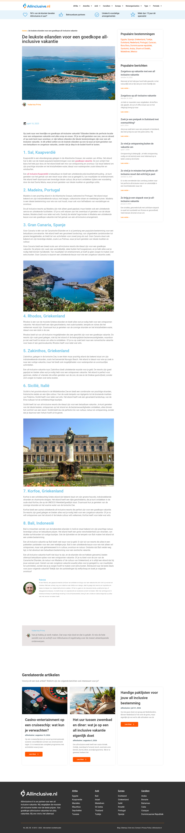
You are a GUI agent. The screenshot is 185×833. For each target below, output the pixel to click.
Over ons (131, 828)
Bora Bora (125, 45)
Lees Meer (32, 754)
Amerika (86, 6)
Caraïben (106, 6)
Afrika (75, 6)
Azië (96, 6)
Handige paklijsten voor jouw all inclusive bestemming (139, 697)
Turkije (149, 39)
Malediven (125, 51)
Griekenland (140, 39)
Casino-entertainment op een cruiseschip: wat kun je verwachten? (44, 725)
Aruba (132, 48)
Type (146, 6)
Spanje (131, 39)
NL (24, 828)
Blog (118, 828)
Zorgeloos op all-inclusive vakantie (138, 95)
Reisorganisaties (132, 6)
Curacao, (152, 42)
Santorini (125, 48)
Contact (138, 828)
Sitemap (124, 828)
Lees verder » (125, 88)
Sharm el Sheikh (143, 48)
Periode (156, 6)
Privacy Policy (146, 828)
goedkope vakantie (83, 161)
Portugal (144, 42)
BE (27, 828)
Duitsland (125, 42)
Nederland (134, 42)
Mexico (134, 51)
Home (24, 31)
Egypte (124, 39)
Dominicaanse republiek (141, 45)
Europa (118, 6)
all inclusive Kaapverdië (37, 174)
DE (30, 828)
